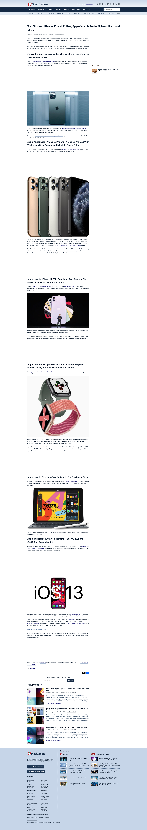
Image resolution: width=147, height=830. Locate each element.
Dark (59, 822)
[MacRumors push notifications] (113, 4)
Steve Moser (30, 807)
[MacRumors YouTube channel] (111, 4)
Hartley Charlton (31, 796)
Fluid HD (49, 822)
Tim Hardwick (44, 790)
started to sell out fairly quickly (71, 251)
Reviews (66, 9)
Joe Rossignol (44, 784)
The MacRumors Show (102, 754)
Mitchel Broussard (31, 790)
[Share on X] (83, 673)
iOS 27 (68, 13)
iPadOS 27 (76, 13)
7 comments (58, 723)
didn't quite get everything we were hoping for (74, 128)
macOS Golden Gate (88, 13)
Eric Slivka (43, 779)
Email (28, 781)
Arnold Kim (29, 779)
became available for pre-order (55, 249)
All (118, 13)
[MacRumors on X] (105, 4)
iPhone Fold (60, 13)
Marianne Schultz (45, 796)
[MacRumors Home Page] (38, 4)
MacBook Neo (100, 13)
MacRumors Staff (59, 34)
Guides (51, 9)
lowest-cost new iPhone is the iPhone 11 (43, 286)
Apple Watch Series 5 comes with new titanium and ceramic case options (50, 372)
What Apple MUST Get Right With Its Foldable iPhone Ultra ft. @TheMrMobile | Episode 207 (109, 765)
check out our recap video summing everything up (49, 135)
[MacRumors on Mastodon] (108, 4)
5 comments (58, 703)
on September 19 (75, 614)
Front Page (32, 9)
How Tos (58, 9)
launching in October (78, 616)
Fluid (46, 822)
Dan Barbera (30, 801)
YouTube (65, 754)
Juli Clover (29, 784)
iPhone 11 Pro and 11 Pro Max (70, 149)
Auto (53, 822)
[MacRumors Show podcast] (97, 4)
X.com (31, 781)
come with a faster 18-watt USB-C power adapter (67, 245)
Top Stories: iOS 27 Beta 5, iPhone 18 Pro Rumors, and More (66, 727)
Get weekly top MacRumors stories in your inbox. (58, 677)
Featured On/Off (31, 822)
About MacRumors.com (36, 766)
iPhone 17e (110, 13)
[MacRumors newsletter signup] (119, 4)
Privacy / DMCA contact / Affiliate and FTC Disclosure (38, 817)
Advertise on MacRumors (36, 771)
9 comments (58, 740)
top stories (43, 662)
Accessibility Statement (32, 819)
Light (56, 822)
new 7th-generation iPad (72, 481)
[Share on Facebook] (87, 673)
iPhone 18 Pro (50, 13)
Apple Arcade (71, 619)
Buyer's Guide (76, 9)
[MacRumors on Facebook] (103, 4)
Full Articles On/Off (40, 822)
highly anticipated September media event (43, 61)
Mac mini (31, 13)
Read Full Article (50, 703)
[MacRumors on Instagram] (100, 4)
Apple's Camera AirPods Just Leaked (78, 778)
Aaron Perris (44, 807)
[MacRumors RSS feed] (116, 4)
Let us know (89, 4)
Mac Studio (40, 13)
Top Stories (33, 668)
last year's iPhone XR (70, 286)
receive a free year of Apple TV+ (75, 623)
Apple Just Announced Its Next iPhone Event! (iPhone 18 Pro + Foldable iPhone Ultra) (79, 765)
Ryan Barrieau (44, 801)
